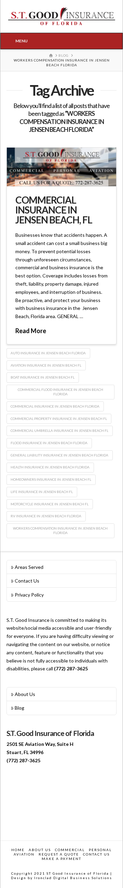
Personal (100, 850)
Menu (21, 40)
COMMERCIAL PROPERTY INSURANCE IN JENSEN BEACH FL (59, 418)
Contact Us (27, 581)
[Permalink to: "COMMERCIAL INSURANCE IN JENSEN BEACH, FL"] (61, 167)
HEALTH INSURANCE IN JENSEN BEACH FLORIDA (50, 467)
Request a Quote (59, 854)
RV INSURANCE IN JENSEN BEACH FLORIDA (46, 516)
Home (18, 850)
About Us (25, 694)
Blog (19, 708)
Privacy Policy (29, 595)
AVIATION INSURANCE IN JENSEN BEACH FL (46, 365)
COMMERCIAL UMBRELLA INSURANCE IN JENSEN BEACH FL (59, 430)
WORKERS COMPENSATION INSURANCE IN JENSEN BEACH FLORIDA (60, 530)
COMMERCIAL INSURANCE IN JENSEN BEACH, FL (53, 210)
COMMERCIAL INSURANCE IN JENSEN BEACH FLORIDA (55, 406)
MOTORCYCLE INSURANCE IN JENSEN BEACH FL (49, 504)
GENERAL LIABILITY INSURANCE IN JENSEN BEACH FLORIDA (59, 455)
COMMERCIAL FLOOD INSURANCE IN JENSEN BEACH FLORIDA (60, 391)
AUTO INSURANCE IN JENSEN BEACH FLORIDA (48, 353)
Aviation (24, 854)
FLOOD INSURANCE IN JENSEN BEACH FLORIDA (49, 443)
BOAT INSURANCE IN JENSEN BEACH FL (42, 377)
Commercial (70, 850)
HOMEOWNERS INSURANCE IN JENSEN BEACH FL (51, 479)
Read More (30, 330)
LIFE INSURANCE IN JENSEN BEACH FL (42, 492)
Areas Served (29, 567)
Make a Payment (61, 859)
